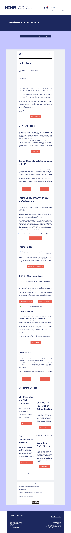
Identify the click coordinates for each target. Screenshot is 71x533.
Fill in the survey (26, 379)
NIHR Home (59, 523)
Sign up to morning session (26, 301)
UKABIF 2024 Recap (35, 116)
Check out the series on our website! (35, 266)
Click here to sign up (26, 423)
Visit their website (44, 379)
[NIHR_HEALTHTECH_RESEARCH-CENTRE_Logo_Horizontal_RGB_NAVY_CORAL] (18, 6)
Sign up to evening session (44, 301)
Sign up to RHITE (35, 342)
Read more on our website (35, 238)
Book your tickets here (44, 427)
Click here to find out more (26, 462)
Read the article (26, 189)
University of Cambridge (56, 522)
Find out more (35, 151)
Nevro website (44, 189)
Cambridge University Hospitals (55, 521)
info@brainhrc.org (15, 528)
